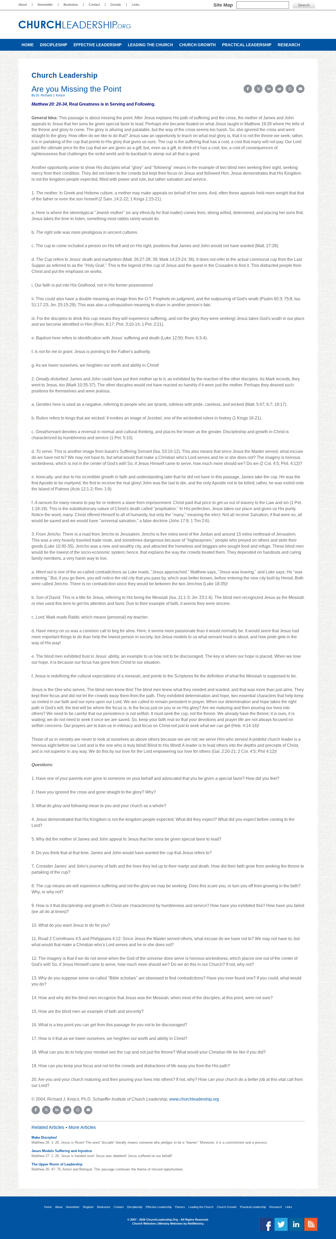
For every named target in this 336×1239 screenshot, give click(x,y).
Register (88, 1207)
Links (135, 4)
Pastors (180, 1207)
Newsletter (45, 4)
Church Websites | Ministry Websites (157, 1223)
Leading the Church (150, 45)
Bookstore (71, 4)
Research (289, 45)
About (22, 4)
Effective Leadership (98, 45)
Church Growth (197, 45)
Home (28, 45)
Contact (94, 4)
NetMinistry (195, 1223)
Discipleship (53, 45)
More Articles (82, 1127)
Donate (116, 4)
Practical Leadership (246, 45)
